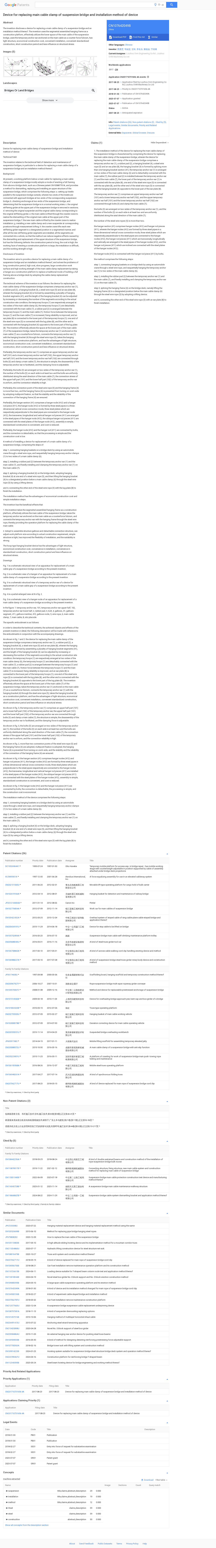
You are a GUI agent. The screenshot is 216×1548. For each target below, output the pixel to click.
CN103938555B (12, 1340)
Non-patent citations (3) (143, 122)
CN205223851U (12, 1056)
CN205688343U (12, 942)
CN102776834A (12, 908)
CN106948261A (12, 1074)
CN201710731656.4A (14, 1391)
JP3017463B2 (11, 974)
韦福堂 (127, 49)
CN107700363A (12, 1345)
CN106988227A (12, 960)
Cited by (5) (161, 122)
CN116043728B (12, 1186)
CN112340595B (12, 1362)
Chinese (128, 45)
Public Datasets (105, 1543)
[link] (12, 1491)
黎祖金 (147, 49)
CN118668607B (12, 1195)
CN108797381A (12, 1311)
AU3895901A (11, 877)
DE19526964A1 (12, 866)
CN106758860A (12, 951)
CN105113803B (12, 1243)
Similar (154, 37)
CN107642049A (12, 1288)
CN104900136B (12, 1294)
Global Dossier (139, 133)
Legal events (114, 125)
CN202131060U (12, 885)
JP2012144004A (12, 903)
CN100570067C (12, 990)
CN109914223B (12, 1351)
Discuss (150, 133)
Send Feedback (86, 1543)
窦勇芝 (120, 49)
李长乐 (140, 49)
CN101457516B (12, 1317)
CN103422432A (12, 917)
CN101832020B (12, 1008)
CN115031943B (12, 1177)
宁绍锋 (154, 49)
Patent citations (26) (122, 122)
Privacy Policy (132, 1543)
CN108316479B (12, 1254)
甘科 (134, 49)
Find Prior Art (139, 37)
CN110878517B (12, 1168)
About (72, 1543)
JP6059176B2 (11, 1041)
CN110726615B (12, 1271)
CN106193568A (12, 1065)
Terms (119, 1543)
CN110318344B (12, 1277)
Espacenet (127, 133)
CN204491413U (12, 1323)
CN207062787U (12, 1300)
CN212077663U (12, 1305)
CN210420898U (12, 1328)
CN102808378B (12, 1023)
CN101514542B (12, 999)
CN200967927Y (12, 983)
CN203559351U (12, 1032)
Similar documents (129, 125)
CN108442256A (12, 1159)
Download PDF (119, 37)
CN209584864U (12, 1334)
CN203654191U (12, 926)
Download (148, 1480)
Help (145, 1543)
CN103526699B (12, 1231)
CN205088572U (12, 1047)
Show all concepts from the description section (27, 1525)
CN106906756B (12, 1265)
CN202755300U (12, 1014)
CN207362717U (12, 1083)
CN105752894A (12, 935)
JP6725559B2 (11, 1226)
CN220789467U (12, 1357)
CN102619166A (12, 894)
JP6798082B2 (11, 1237)
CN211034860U (12, 1248)
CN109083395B (12, 1283)
